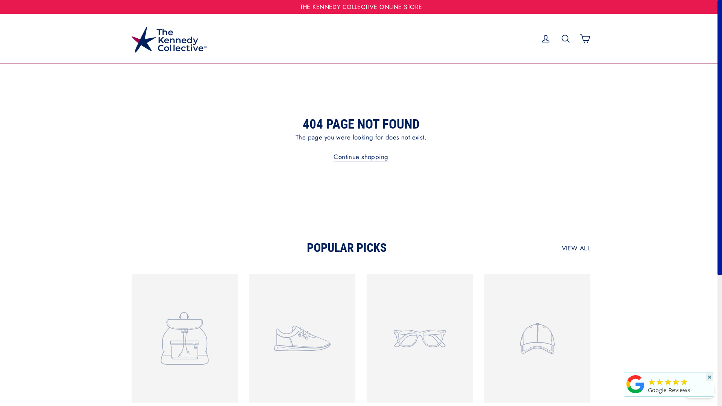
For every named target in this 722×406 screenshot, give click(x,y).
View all (576, 248)
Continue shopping (361, 156)
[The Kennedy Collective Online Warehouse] (635, 393)
